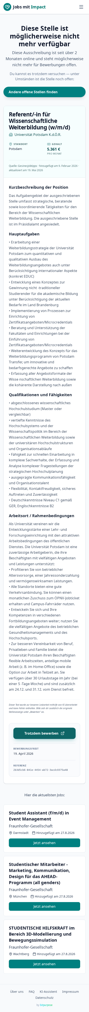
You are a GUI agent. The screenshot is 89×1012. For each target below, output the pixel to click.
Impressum (70, 991)
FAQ (32, 991)
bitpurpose (46, 1005)
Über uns (17, 991)
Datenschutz (44, 998)
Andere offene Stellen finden (33, 92)
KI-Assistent (48, 991)
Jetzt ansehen (44, 842)
